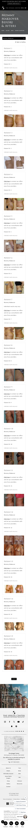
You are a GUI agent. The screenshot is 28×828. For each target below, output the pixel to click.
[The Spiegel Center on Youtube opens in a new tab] (18, 722)
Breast (8, 771)
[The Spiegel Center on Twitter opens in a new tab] (14, 722)
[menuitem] (5, 722)
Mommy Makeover (19, 30)
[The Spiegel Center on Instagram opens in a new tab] (5, 722)
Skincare (19, 781)
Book (16, 826)
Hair (20, 777)
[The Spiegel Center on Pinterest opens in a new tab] (16, 726)
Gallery (8, 30)
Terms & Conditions (7, 799)
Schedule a (11, 693)
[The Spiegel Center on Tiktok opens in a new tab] (23, 722)
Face (19, 768)
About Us (8, 768)
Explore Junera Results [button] (14, 3)
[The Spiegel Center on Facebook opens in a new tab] (9, 722)
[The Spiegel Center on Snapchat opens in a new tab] (12, 726)
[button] (2, 821)
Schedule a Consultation (9, 699)
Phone (11, 826)
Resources (19, 783)
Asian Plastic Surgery (8, 777)
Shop (22, 826)
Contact (5, 826)
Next (14, 679)
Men (19, 773)
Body (12, 30)
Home (3, 30)
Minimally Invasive (8, 773)
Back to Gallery (21, 42)
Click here (7, 55)
